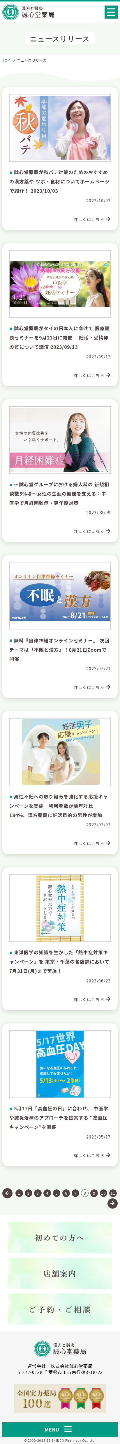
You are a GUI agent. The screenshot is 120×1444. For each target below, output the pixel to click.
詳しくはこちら (89, 219)
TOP (6, 60)
